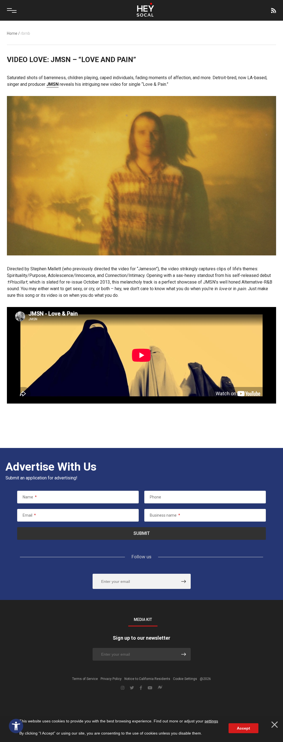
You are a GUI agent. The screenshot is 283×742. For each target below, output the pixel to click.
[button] (16, 726)
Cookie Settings (185, 679)
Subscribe (273, 10)
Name (30, 497)
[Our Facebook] (141, 688)
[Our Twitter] (132, 688)
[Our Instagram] (122, 688)
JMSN (52, 84)
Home (12, 33)
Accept (243, 728)
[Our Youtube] (150, 688)
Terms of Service (85, 679)
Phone (155, 497)
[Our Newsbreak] (160, 688)
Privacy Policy (111, 679)
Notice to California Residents (147, 679)
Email (29, 515)
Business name (165, 515)
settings (211, 721)
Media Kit (143, 619)
